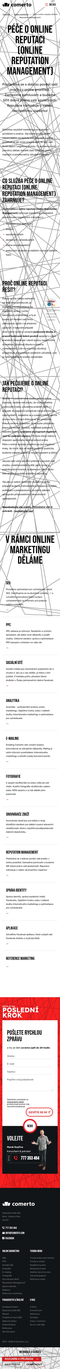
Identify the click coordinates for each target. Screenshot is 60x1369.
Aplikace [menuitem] (29, 933)
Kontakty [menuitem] (34, 1317)
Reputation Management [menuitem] (30, 860)
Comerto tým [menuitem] (36, 1310)
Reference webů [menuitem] (37, 1279)
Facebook (9, 1238)
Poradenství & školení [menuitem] (13, 1300)
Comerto (6, 14)
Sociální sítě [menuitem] (30, 671)
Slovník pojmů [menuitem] (8, 1331)
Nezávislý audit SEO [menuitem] (11, 1310)
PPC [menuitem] (29, 633)
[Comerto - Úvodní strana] (23, 4)
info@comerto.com (15, 1233)
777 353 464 (11, 1228)
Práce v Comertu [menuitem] (38, 1321)
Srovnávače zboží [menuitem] (29, 822)
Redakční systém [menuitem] (38, 1265)
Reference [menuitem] (7, 1328)
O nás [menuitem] (32, 1300)
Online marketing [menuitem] (10, 1251)
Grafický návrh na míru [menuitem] (40, 1272)
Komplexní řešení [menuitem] (10, 1307)
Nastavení (12, 1364)
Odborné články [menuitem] (9, 1321)
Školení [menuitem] (5, 1314)
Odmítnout (34, 1364)
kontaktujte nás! (23, 511)
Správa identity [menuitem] (29, 898)
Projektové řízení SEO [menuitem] (12, 1317)
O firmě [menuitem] (33, 1307)
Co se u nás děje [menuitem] (37, 1324)
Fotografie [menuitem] (28, 784)
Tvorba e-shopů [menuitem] (37, 1261)
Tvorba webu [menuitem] (36, 1251)
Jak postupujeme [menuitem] (38, 1275)
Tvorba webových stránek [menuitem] (42, 1258)
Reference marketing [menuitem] (20, 958)
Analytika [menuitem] (29, 709)
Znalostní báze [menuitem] (9, 1324)
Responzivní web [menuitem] (38, 1268)
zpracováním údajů (15, 1102)
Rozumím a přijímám (19, 1358)
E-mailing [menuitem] (29, 746)
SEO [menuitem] (29, 593)
